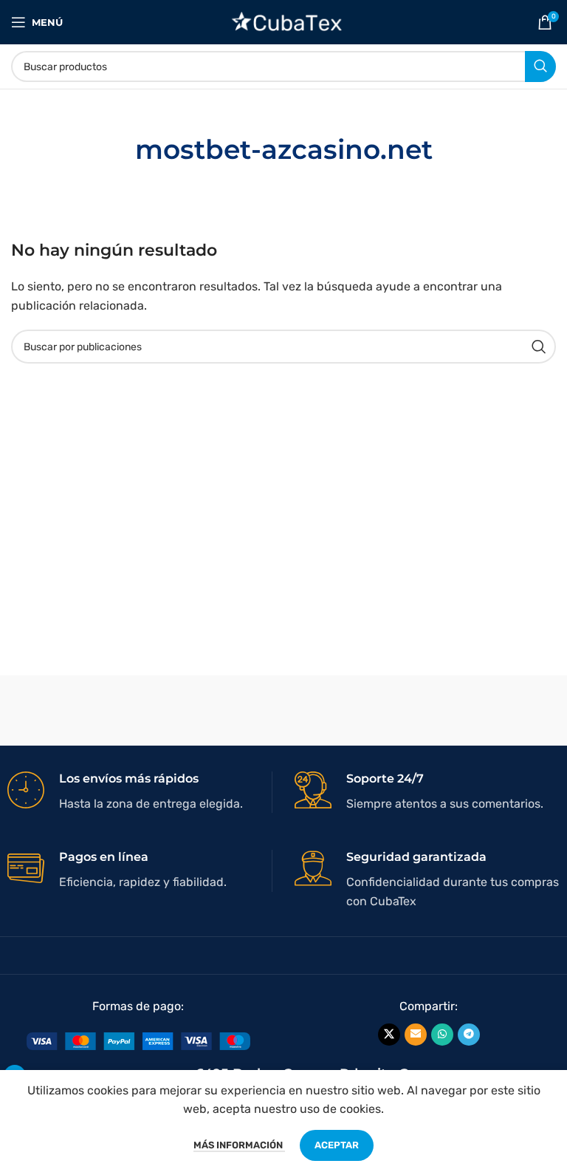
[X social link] (389, 1034)
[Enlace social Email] (416, 1034)
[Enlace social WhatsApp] (442, 1034)
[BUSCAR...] (540, 66)
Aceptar (337, 1145)
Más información (239, 1145)
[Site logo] (284, 21)
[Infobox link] (139, 792)
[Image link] (138, 1040)
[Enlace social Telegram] (469, 1034)
